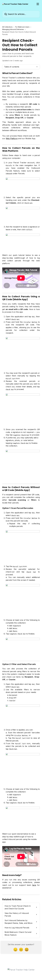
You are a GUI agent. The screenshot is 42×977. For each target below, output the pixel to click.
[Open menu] (38, 4)
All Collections (7, 27)
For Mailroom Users (22, 27)
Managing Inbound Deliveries (13, 29)
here (34, 885)
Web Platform (12, 138)
